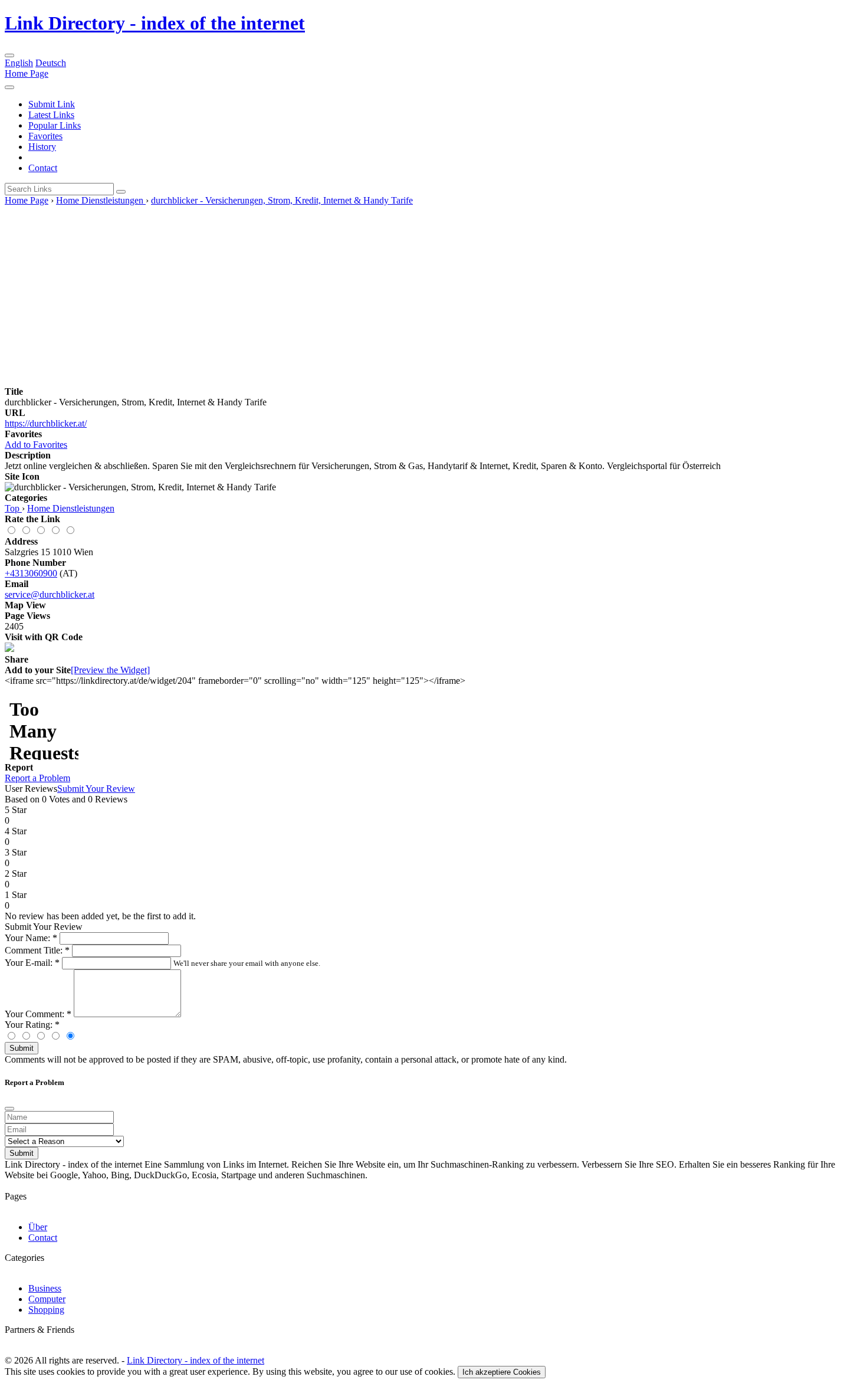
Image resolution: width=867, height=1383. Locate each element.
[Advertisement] (433, 294)
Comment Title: (37, 950)
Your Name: (31, 938)
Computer (46, 1299)
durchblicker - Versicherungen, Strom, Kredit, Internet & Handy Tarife (282, 200)
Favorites (45, 136)
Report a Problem (37, 778)
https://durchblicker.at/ (46, 423)
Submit (21, 1048)
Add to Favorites (36, 445)
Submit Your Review (96, 789)
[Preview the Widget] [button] (110, 670)
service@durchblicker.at (49, 594)
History (42, 147)
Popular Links (54, 125)
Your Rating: (32, 1025)
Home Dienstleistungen (101, 200)
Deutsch (50, 63)
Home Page (26, 73)
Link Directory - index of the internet (155, 23)
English (19, 63)
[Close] (9, 1108)
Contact (42, 168)
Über (37, 1227)
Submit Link (51, 104)
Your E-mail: (32, 963)
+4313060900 (31, 573)
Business (44, 1288)
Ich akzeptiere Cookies (501, 1372)
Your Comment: (38, 1014)
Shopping (46, 1310)
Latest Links (51, 115)
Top (13, 508)
